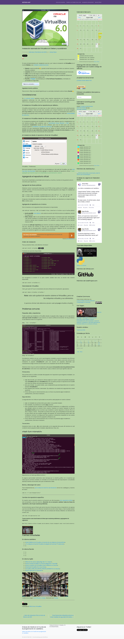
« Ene (78, 351)
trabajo (43, 598)
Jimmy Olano (53, 52)
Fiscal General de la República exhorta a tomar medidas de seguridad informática (61, 616)
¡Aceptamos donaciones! (88, 2)
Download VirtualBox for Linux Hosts (36, 567)
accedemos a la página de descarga (42, 126)
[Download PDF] (23, 58)
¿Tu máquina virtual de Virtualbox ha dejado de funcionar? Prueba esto (45, 544)
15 (98, 342)
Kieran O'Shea (96, 61)
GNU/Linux (32, 606)
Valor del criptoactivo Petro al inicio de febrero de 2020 (34, 616)
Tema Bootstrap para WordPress (40, 637)
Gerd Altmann (37, 598)
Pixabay (56, 598)
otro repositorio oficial (66, 500)
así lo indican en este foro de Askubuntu (45, 488)
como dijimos (37, 213)
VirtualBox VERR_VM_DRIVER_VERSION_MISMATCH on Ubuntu (42, 569)
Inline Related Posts (71, 238)
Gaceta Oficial (98, 2)
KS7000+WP (26, 2)
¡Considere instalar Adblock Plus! (84, 80)
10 (81, 342)
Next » (99, 17)
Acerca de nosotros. (60, 2)
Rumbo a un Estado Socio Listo (73, 2)
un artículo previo (29, 98)
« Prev (79, 17)
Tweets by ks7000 (81, 330)
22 (98, 344)
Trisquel (32, 79)
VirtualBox (38, 606)
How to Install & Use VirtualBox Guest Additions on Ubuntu (41, 565)
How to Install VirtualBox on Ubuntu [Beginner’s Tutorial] (41, 563)
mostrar (36, 84)
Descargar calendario (82, 109)
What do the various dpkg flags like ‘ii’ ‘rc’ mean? (38, 562)
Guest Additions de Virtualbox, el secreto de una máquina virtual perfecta (45, 542)
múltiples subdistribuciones (41, 65)
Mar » (81, 351)
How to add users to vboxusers (34, 570)
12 (88, 342)
